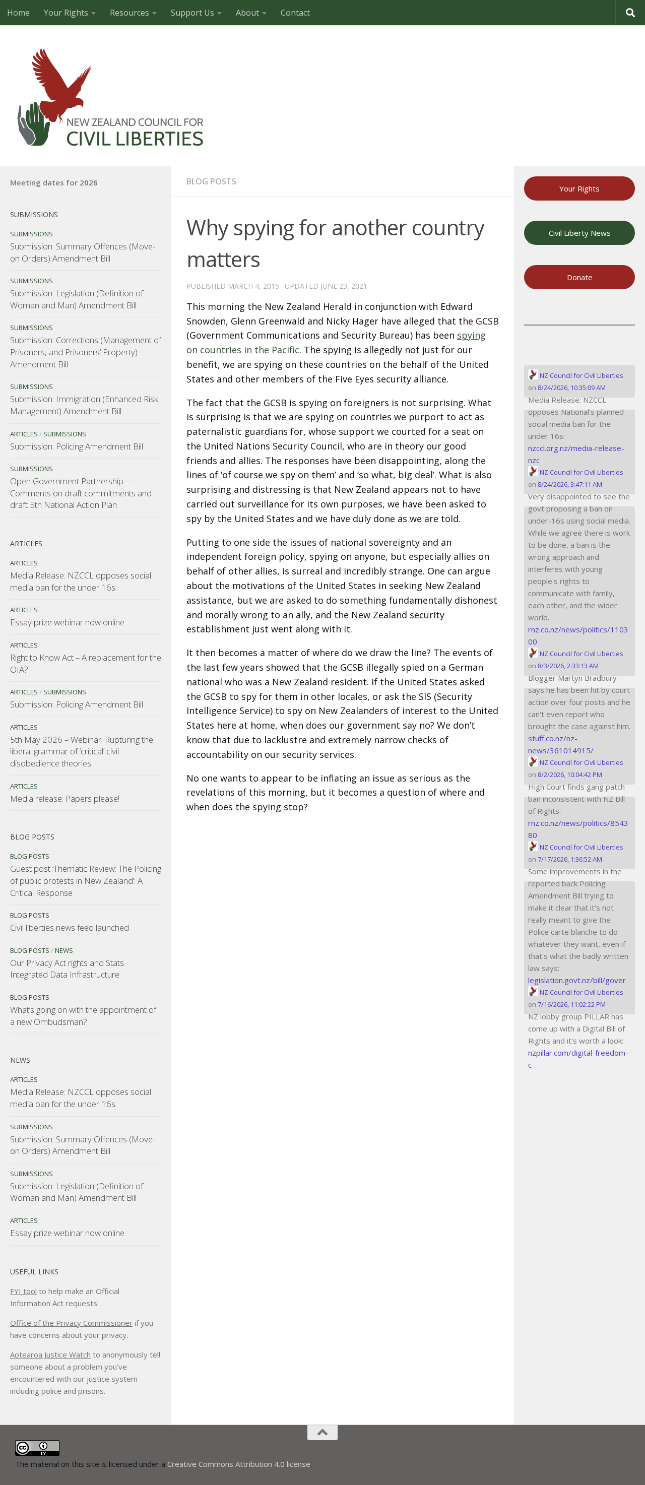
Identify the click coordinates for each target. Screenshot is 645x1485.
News (64, 950)
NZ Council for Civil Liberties (580, 375)
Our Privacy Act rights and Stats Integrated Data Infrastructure (67, 969)
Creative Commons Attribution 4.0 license (238, 1464)
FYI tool (23, 1291)
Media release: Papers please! (64, 798)
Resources (129, 12)
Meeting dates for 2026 (54, 182)
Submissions (31, 233)
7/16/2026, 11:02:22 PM (572, 1004)
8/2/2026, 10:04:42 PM (570, 774)
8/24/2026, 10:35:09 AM (572, 387)
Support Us (192, 12)
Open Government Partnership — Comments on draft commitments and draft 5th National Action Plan (81, 492)
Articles (24, 433)
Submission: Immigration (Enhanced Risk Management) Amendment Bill (84, 405)
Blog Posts (211, 181)
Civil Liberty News (580, 233)
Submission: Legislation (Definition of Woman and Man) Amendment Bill (76, 299)
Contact (295, 12)
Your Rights (66, 12)
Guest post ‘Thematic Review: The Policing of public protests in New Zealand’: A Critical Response (85, 880)
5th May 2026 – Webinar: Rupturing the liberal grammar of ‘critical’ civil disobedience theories (81, 751)
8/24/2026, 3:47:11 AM (570, 484)
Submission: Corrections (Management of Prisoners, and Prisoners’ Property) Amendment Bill (85, 351)
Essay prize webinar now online (67, 622)
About (247, 12)
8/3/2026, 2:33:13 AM (568, 665)
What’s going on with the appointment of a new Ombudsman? (83, 1015)
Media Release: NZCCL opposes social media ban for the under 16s (80, 581)
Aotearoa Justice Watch (50, 1354)
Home (18, 12)
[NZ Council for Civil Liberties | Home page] (111, 95)
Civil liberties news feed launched (69, 927)
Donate (580, 277)
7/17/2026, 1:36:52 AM (570, 859)
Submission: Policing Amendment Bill (76, 446)
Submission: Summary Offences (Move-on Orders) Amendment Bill (82, 252)
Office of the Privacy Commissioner (71, 1323)
